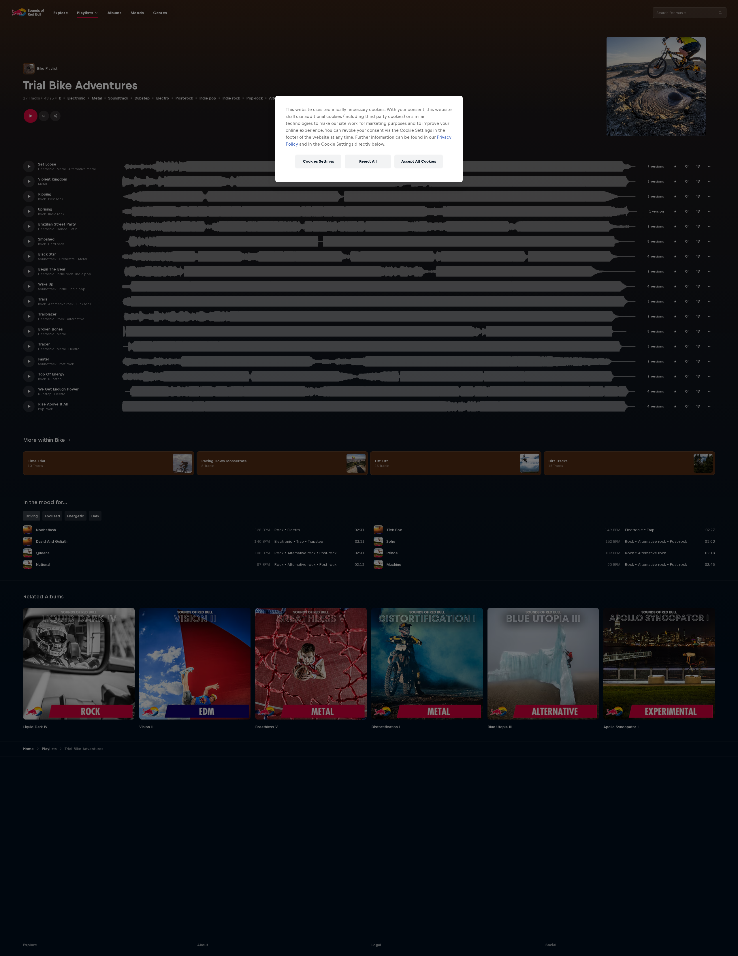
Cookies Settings (318, 161)
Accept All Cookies (418, 161)
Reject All (368, 161)
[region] (369, 139)
